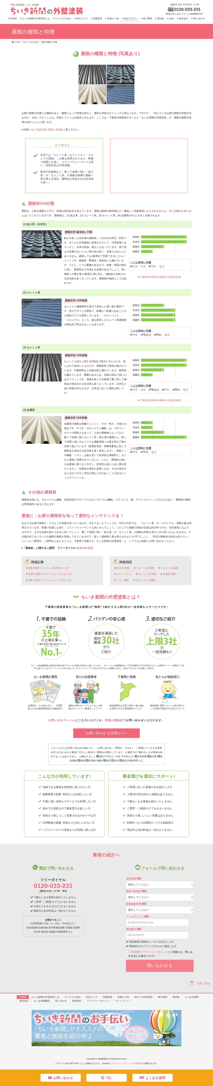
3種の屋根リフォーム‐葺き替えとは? (48, 568)
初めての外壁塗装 (143, 997)
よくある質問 (192, 997)
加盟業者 (107, 997)
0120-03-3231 (85, 548)
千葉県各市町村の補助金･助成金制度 (160, 277)
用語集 (175, 997)
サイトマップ (122, 1000)
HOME (22, 997)
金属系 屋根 (169, 574)
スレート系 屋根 (145, 568)
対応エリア (92, 997)
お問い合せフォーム (61, 720)
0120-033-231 (53, 885)
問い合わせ (61, 1000)
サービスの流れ (73, 997)
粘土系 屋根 (122, 568)
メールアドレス (137, 916)
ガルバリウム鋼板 (145, 580)
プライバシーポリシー (155, 952)
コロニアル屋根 (169, 568)
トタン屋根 (122, 580)
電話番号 (133, 929)
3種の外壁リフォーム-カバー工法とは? (50, 580)
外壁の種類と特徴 (51, 129)
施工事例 (162, 997)
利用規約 (136, 952)
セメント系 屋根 (147, 574)
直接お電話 (112, 720)
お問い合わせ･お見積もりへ (106, 733)
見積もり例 (123, 997)
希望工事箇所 (136, 891)
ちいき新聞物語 (42, 1000)
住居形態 (133, 878)
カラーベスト (123, 574)
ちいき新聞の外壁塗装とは (45, 997)
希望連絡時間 (136, 903)
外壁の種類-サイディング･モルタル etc (50, 574)
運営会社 (24, 1000)
